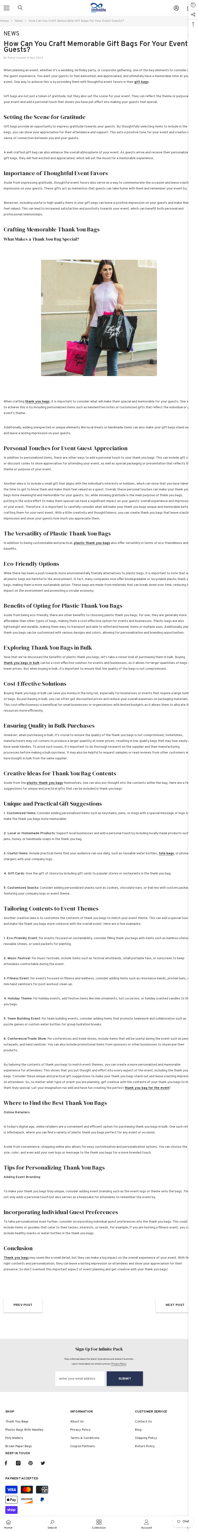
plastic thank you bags (92, 543)
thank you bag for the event (147, 1088)
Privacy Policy (118, 1364)
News (18, 21)
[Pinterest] (30, 1463)
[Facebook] (6, 1463)
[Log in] (176, 8)
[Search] (20, 8)
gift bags (141, 82)
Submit (125, 1379)
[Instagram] (18, 1463)
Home (4, 21)
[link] (52, 1524)
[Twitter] (43, 1463)
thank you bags (37, 402)
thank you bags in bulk (22, 663)
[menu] (6, 8)
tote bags (166, 853)
